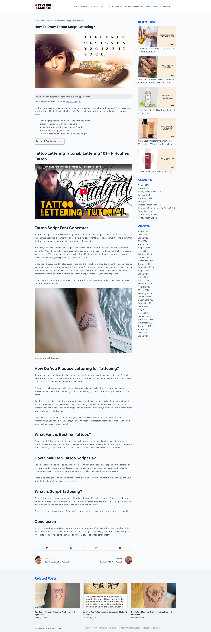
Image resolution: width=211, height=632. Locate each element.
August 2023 (144, 287)
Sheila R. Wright (73, 102)
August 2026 (144, 231)
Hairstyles (117, 6)
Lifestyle (103, 6)
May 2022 (142, 310)
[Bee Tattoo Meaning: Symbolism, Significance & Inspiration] (153, 595)
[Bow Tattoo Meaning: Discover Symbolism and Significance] (57, 595)
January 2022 (144, 316)
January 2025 (144, 257)
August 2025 (144, 247)
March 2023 (143, 290)
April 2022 (143, 313)
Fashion (84, 6)
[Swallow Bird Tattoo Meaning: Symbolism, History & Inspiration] (105, 595)
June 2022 (143, 306)
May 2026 (142, 241)
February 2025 (145, 254)
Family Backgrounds (147, 192)
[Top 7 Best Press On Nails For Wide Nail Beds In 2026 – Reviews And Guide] (157, 67)
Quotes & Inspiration (133, 6)
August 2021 (144, 329)
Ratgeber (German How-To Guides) (154, 208)
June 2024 (143, 274)
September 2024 (146, 267)
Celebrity (142, 188)
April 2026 (143, 244)
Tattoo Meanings (146, 218)
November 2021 (145, 323)
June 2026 (143, 238)
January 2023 (144, 296)
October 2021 (144, 326)
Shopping (167, 6)
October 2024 (144, 264)
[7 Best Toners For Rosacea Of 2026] (157, 159)
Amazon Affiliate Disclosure (129, 628)
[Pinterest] (96, 548)
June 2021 (143, 336)
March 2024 (144, 280)
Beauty (94, 6)
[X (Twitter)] (71, 548)
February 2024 (145, 283)
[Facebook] (47, 548)
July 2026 (142, 234)
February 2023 (145, 293)
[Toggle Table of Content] (59, 141)
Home (76, 6)
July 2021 (142, 332)
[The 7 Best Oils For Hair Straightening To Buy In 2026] (157, 97)
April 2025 (143, 251)
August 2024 (144, 270)
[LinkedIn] (120, 548)
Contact (156, 628)
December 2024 (145, 261)
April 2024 (143, 277)
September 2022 (146, 303)
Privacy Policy (91, 628)
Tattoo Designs (151, 6)
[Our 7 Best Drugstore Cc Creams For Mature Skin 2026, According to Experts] (157, 128)
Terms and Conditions (107, 628)
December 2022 (145, 300)
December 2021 (145, 319)
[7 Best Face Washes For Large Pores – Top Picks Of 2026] (157, 36)
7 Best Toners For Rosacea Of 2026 (154, 171)
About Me (146, 628)
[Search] (175, 6)
